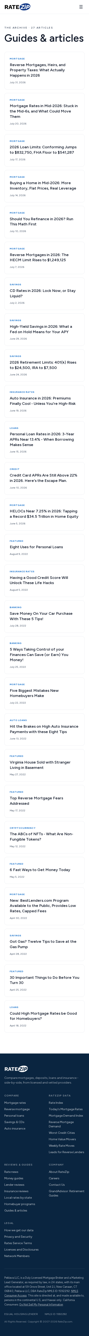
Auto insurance (14, 1128)
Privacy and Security (18, 1237)
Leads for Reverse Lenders (66, 1152)
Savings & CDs (14, 1122)
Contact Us (57, 1185)
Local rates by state (18, 1197)
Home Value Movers (62, 1139)
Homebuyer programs (19, 1204)
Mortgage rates (15, 1103)
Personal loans (14, 1115)
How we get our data (18, 1230)
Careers (54, 1178)
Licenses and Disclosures (21, 1249)
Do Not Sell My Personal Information (41, 1304)
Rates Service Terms (18, 1243)
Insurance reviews (16, 1191)
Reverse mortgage (17, 1109)
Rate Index (56, 1103)
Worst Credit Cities (62, 1133)
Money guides (13, 1178)
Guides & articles (15, 1210)
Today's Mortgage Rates (66, 1109)
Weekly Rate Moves (62, 1146)
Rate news (11, 1172)
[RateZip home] (17, 7)
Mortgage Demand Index (66, 1115)
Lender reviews (14, 1185)
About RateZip (59, 1172)
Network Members (17, 1256)
